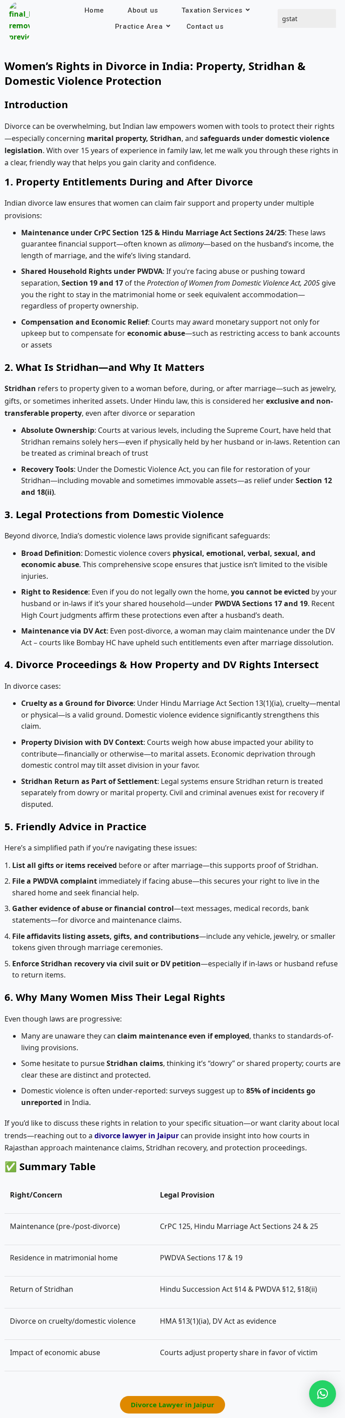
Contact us (205, 26)
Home (94, 10)
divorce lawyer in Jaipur (136, 1136)
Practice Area (139, 26)
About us (143, 10)
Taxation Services (212, 10)
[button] (322, 1393)
